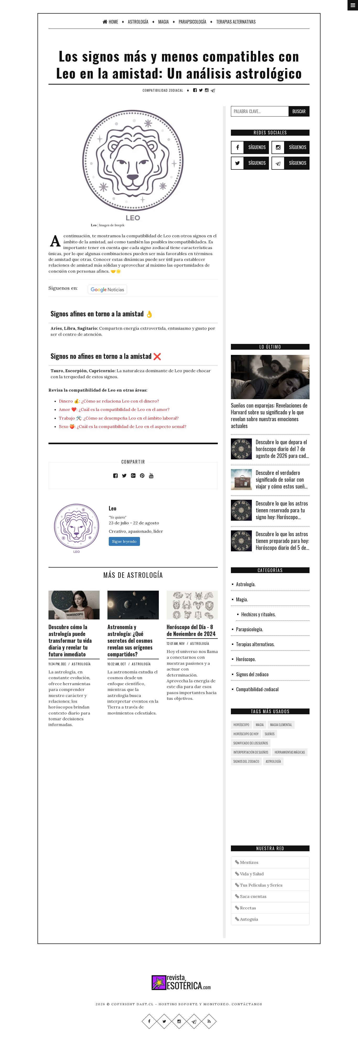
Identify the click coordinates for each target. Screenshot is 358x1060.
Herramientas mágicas (290, 752)
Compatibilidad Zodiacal (163, 90)
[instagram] (207, 90)
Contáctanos (247, 1004)
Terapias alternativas (236, 22)
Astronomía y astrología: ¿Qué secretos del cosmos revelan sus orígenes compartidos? (130, 640)
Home (113, 22)
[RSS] (208, 1021)
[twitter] (201, 90)
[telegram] (213, 90)
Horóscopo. (246, 659)
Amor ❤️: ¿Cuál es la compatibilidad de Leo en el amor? (114, 409)
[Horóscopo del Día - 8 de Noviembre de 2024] (192, 604)
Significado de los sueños (251, 743)
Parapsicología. (249, 629)
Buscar (299, 111)
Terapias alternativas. (255, 644)
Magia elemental (281, 724)
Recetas (247, 907)
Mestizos (248, 862)
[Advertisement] (270, 264)
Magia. (242, 599)
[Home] (179, 982)
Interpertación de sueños (251, 752)
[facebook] (195, 90)
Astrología (138, 22)
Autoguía (248, 919)
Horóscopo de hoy (246, 734)
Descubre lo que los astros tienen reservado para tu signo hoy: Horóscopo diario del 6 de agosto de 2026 (282, 516)
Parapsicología (192, 22)
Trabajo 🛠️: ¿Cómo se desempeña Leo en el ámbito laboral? (119, 418)
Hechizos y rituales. (258, 614)
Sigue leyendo (124, 541)
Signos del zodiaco (252, 674)
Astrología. (246, 584)
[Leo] (76, 527)
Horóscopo (241, 724)
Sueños (269, 734)
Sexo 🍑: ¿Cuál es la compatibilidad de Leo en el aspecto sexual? (122, 426)
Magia (163, 22)
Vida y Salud (251, 873)
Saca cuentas (253, 896)
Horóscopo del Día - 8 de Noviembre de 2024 (191, 630)
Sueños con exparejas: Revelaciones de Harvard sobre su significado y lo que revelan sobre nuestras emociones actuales (269, 415)
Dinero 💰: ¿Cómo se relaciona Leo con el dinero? (109, 401)
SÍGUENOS (257, 147)
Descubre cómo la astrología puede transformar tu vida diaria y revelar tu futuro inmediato (70, 640)
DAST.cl (145, 1004)
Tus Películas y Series (261, 885)
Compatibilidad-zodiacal (257, 689)
